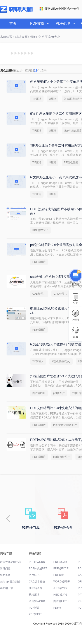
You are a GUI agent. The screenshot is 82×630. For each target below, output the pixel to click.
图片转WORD (37, 601)
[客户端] (75, 276)
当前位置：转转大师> (14, 37)
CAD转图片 (39, 293)
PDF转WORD (40, 230)
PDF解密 (58, 575)
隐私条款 (5, 575)
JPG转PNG (60, 588)
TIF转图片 (38, 361)
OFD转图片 (35, 588)
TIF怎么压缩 (71, 162)
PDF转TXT (35, 614)
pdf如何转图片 (61, 456)
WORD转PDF (61, 581)
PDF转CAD (60, 561)
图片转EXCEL (61, 601)
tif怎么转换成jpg (61, 361)
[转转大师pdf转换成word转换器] (16, 11)
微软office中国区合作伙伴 (61, 8)
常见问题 (5, 568)
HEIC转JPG (60, 594)
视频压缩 (34, 594)
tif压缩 (52, 98)
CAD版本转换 (37, 581)
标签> (34, 37)
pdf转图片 (59, 393)
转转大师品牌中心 (10, 561)
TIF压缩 (36, 98)
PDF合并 (58, 607)
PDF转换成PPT (38, 568)
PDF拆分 (34, 607)
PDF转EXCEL (61, 568)
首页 (12, 23)
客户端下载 (6, 588)
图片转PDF (38, 393)
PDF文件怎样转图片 (65, 425)
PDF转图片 (38, 261)
